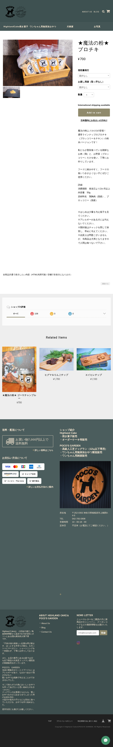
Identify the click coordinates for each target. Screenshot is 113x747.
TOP (49, 721)
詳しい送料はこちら (44, 450)
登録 (103, 632)
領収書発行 (84, 70)
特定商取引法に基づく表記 (87, 721)
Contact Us (46, 632)
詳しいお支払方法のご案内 (41, 487)
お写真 (97, 26)
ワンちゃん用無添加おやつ (43, 26)
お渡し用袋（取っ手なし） (91, 81)
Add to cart (94, 112)
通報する (105, 284)
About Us (87, 12)
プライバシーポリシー (64, 721)
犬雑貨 (70, 26)
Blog (96, 12)
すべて (16, 314)
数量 (80, 94)
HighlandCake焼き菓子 (16, 26)
